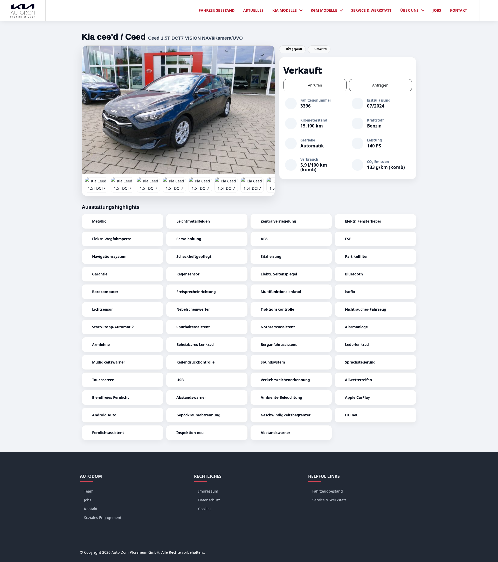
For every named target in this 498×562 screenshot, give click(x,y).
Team (88, 491)
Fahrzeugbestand (216, 10)
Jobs (437, 10)
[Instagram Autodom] (403, 552)
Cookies (204, 508)
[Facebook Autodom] (393, 552)
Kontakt (458, 10)
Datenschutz (209, 499)
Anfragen (380, 85)
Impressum (208, 491)
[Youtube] (413, 552)
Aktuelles (253, 10)
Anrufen (315, 85)
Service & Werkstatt (371, 10)
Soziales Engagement (102, 517)
